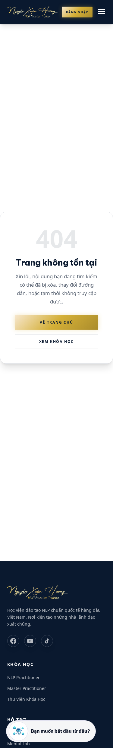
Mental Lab (18, 743)
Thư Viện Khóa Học (26, 699)
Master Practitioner (26, 688)
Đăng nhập (77, 12)
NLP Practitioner (23, 677)
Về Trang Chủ (56, 322)
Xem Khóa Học (56, 341)
